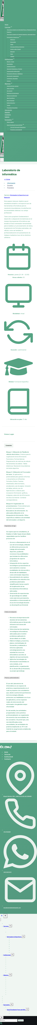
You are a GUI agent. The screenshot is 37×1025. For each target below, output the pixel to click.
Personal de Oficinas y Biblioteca (15, 73)
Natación (12, 51)
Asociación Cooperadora (13, 76)
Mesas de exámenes (12, 95)
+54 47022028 (6, 832)
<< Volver (7, 179)
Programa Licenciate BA (16, 129)
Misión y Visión (10, 61)
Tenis (11, 54)
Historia (9, 81)
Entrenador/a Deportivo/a (14, 937)
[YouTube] (8, 747)
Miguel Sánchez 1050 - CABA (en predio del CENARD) (17, 796)
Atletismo (12, 39)
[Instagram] (4, 747)
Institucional (8, 757)
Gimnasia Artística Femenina (17, 47)
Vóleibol (12, 56)
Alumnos (6, 975)
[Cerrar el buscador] (1, 1017)
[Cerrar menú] (0, 919)
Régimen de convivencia (13, 93)
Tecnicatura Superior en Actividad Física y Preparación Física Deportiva (21, 31)
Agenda (7, 112)
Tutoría (8, 105)
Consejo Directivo (11, 66)
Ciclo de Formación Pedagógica (17, 127)
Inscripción (8, 110)
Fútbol (11, 44)
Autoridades (10, 64)
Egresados (6, 1005)
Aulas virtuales (10, 88)
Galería (7, 117)
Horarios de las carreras (12, 86)
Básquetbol (13, 42)
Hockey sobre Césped (15, 49)
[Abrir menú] (2, 160)
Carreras (7, 754)
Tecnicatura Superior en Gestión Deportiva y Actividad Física (21, 34)
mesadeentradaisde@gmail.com (12, 907)
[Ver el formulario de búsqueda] (2, 134)
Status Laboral (10, 122)
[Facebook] (1, 747)
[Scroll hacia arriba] (1, 916)
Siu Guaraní (9, 91)
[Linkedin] (6, 747)
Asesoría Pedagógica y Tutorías (14, 69)
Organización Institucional (13, 71)
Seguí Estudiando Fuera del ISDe (16, 1009)
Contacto (8, 115)
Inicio (6, 24)
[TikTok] (10, 747)
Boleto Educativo (11, 103)
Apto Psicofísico (11, 98)
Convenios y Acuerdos (12, 78)
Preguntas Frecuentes (12, 107)
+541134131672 (7, 872)
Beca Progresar (10, 100)
